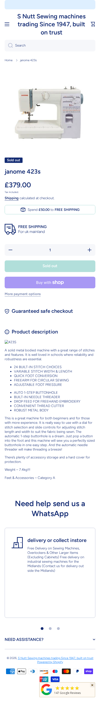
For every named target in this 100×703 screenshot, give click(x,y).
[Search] (9, 45)
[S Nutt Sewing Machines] (46, 695)
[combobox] (50, 45)
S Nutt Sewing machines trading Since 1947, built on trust (55, 658)
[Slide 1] (42, 628)
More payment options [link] (23, 294)
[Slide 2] (50, 628)
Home (9, 60)
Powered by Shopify (50, 662)
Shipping (12, 198)
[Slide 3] (58, 628)
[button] (93, 24)
